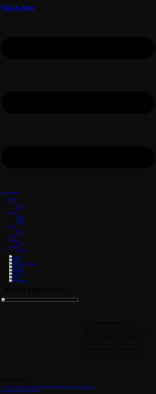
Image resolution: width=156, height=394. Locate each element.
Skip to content (11, 192)
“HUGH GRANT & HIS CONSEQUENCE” (31, 387)
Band (12, 226)
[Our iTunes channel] (22, 263)
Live (12, 202)
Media (13, 212)
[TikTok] (14, 277)
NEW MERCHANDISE (79, 387)
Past (19, 209)
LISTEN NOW (99, 349)
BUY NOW (129, 349)
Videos (21, 219)
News (12, 199)
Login (20, 243)
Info (19, 229)
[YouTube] (16, 267)
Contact (13, 240)
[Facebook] (16, 274)
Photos (21, 223)
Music (20, 216)
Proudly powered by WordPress (21, 390)
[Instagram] (16, 270)
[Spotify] (15, 256)
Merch (13, 236)
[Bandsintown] (18, 280)
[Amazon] (15, 260)
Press (20, 233)
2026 (20, 205)
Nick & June (18, 7)
